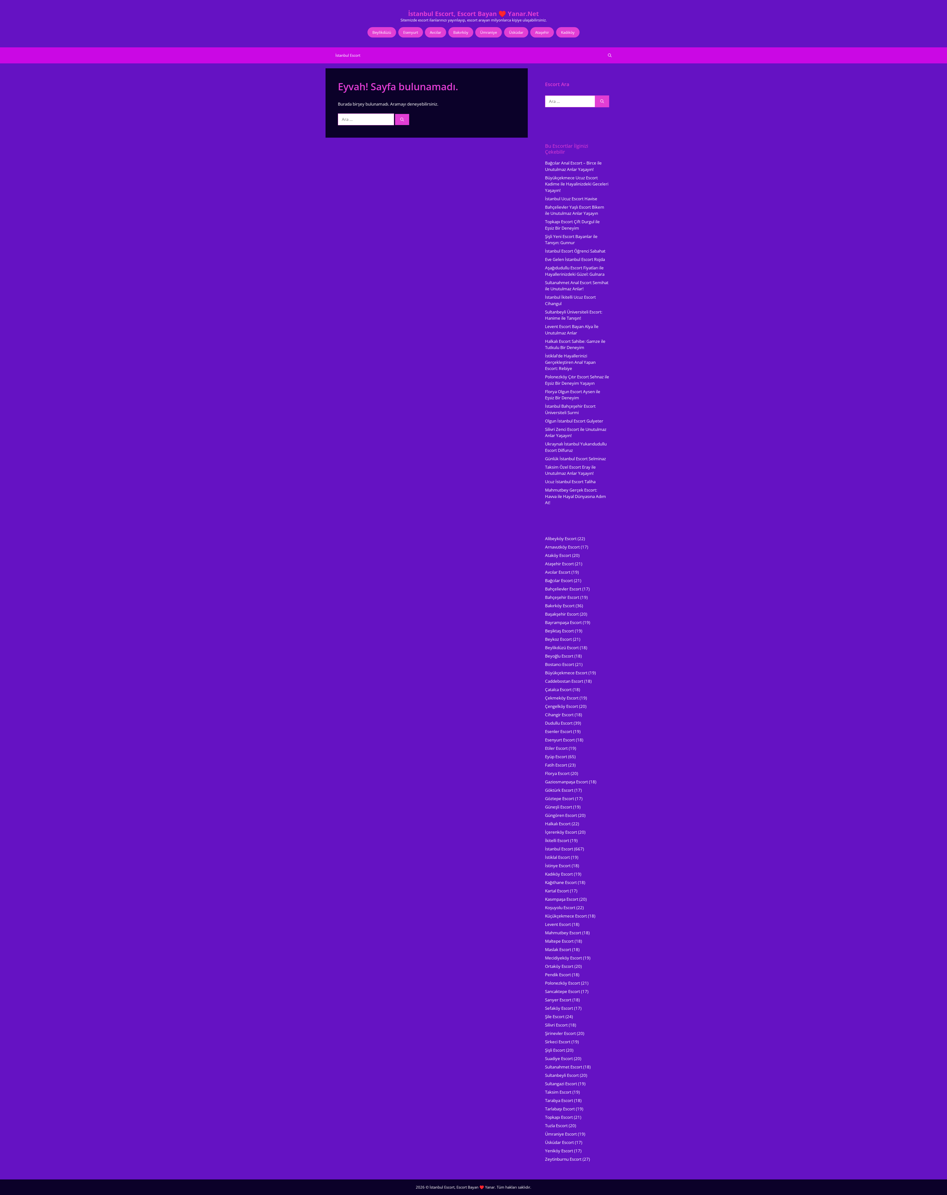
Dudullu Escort (559, 723)
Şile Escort (555, 1016)
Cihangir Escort (559, 714)
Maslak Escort (558, 949)
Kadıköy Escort (559, 874)
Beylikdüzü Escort (562, 647)
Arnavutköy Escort (562, 547)
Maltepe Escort (559, 941)
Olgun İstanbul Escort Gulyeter (574, 421)
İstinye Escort (558, 865)
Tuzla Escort (556, 1125)
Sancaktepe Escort (562, 991)
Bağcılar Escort (559, 580)
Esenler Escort (558, 731)
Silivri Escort (556, 1025)
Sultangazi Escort (561, 1083)
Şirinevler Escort (560, 1033)
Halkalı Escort (558, 824)
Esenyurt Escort (560, 740)
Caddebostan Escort (564, 681)
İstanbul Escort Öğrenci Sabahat (575, 251)
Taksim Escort (558, 1092)
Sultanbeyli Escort (562, 1075)
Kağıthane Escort (561, 882)
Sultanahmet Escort (563, 1067)
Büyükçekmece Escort (566, 673)
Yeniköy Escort (559, 1151)
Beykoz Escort (558, 639)
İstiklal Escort (557, 857)
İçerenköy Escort (561, 832)
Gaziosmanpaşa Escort (566, 782)
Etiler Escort (556, 748)
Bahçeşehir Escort (562, 597)
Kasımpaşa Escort (561, 899)
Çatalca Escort (558, 689)
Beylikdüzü (381, 32)
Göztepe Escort (559, 798)
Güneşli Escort (558, 807)
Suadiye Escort (559, 1058)
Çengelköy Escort (561, 706)
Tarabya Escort (559, 1100)
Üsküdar (516, 32)
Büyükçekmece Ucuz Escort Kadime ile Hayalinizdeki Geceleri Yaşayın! (576, 184)
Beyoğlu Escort (559, 656)
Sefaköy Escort (559, 1008)
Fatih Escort (556, 765)
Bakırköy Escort (560, 605)
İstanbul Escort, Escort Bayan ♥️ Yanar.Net (473, 13)
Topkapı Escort (559, 1117)
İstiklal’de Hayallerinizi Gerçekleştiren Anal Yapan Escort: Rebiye (570, 362)
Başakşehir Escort (562, 614)
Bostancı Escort (559, 664)
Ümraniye (488, 32)
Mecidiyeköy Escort (563, 958)
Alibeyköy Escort (561, 538)
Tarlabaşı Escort (560, 1109)
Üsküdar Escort (559, 1142)
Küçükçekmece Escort (566, 916)
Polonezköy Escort (562, 983)
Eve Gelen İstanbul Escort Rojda (575, 259)
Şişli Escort (555, 1050)
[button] (610, 55)
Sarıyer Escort (558, 1000)
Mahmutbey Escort (563, 933)
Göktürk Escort (559, 790)
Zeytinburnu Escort (563, 1159)
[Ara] (402, 119)
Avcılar (435, 32)
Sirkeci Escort (557, 1042)
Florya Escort (557, 773)
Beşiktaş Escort (559, 631)
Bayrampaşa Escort (563, 622)
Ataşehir (542, 32)
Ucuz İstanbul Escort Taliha (570, 481)
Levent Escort (558, 924)
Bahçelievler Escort (563, 589)
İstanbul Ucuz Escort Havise (571, 199)
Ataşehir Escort (559, 564)
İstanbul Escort (347, 55)
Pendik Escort (558, 974)
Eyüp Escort (556, 756)
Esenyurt (410, 32)
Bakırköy (460, 32)
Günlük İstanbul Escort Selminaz (575, 458)
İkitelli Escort (557, 840)
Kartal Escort (557, 891)
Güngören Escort (561, 815)
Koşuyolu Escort (560, 907)
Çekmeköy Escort (562, 698)
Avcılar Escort (557, 572)
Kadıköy (568, 32)
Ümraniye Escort (561, 1134)
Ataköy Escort (558, 555)
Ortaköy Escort (559, 966)
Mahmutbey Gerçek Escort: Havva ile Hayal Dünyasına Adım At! (575, 496)
